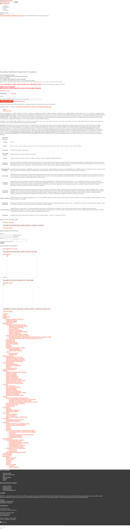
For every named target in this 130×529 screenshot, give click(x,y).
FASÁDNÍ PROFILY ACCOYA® (14, 357)
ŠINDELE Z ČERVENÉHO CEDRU (15, 348)
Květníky (8, 426)
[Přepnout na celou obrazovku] (3, 527)
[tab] (54, 109)
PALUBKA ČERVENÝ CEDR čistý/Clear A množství (14, 99)
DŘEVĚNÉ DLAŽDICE (12, 411)
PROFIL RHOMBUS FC (12, 376)
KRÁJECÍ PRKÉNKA (11, 414)
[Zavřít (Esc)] (0, 527)
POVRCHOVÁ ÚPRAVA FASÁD (14, 383)
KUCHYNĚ (6, 413)
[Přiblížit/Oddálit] (5, 527)
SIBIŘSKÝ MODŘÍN (11, 390)
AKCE (4, 315)
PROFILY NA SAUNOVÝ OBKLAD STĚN (17, 398)
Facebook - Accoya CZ (6, 502)
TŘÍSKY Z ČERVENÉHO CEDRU (18, 334)
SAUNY (5, 396)
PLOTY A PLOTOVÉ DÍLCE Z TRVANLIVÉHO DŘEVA (20, 430)
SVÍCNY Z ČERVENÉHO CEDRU (18, 331)
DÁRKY (5, 318)
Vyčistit (14, 93)
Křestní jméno (17, 235)
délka (1, 93)
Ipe (4, 476)
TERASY (5, 384)
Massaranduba (7, 477)
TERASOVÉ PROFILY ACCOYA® (15, 358)
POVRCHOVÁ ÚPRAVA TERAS (14, 395)
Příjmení (16, 236)
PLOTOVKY (9, 346)
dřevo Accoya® (7, 473)
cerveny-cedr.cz (7, 486)
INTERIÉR (7, 15)
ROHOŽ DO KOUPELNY (12, 410)
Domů (1, 15)
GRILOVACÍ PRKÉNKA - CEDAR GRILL (17, 417)
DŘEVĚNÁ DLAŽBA (11, 368)
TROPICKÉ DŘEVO (8, 362)
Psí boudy (8, 429)
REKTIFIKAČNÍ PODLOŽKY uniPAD (16, 392)
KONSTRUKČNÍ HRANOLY (13, 365)
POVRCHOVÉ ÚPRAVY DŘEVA (15, 440)
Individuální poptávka (19, 101)
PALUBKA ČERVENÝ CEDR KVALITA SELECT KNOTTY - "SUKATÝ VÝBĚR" (30, 337)
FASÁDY (5, 371)
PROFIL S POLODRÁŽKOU (13, 379)
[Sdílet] (2, 527)
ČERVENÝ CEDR (8, 323)
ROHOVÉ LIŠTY (13, 353)
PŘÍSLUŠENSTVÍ (8, 438)
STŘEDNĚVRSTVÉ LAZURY (17, 445)
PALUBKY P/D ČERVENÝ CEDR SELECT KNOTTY (23, 402)
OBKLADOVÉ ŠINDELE (15, 350)
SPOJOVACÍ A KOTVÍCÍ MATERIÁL (15, 448)
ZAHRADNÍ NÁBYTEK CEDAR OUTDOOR (18, 423)
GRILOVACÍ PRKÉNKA (15, 330)
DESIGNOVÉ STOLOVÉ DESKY (15, 419)
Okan (4, 480)
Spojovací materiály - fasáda (13, 381)
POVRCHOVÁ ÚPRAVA (15, 437)
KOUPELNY (6, 407)
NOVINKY (6, 314)
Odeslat (2, 243)
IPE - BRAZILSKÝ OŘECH (13, 387)
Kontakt (6, 10)
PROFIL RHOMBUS (11, 375)
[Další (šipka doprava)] (2, 528)
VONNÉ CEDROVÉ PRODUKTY (15, 319)
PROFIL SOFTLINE (11, 373)
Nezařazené (6, 456)
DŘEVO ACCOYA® (8, 356)
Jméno (2, 233)
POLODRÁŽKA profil (11, 342)
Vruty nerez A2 (13, 449)
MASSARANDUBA (11, 388)
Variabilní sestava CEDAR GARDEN (16, 425)
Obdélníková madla (11, 457)
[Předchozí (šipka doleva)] (0, 528)
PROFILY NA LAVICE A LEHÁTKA (15, 403)
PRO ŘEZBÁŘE (7, 455)
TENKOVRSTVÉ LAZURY (16, 446)
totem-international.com (9, 490)
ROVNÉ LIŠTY (13, 354)
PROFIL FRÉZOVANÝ (12, 377)
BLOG (4, 8)
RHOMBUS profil (10, 341)
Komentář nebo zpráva (6, 241)
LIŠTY (7, 352)
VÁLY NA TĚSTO (13, 329)
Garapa (5, 478)
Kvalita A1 (8, 460)
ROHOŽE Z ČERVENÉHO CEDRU (18, 326)
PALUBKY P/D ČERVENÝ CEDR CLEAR (20, 400)
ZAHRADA (6, 422)
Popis (4, 109)
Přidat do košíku (6, 101)
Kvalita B (8, 463)
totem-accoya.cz (7, 487)
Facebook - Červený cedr (6, 501)
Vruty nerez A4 (13, 451)
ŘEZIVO (8, 345)
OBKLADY (9, 409)
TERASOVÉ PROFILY (12, 364)
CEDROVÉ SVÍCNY (11, 320)
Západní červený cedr (9, 474)
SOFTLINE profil (10, 339)
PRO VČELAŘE (7, 453)
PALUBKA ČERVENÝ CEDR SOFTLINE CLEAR (22, 399)
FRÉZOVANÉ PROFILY (12, 343)
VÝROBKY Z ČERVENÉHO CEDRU (16, 324)
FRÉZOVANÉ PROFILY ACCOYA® (15, 360)
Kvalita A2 (8, 461)
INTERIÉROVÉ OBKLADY (18, 15)
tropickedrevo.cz (7, 488)
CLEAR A (11, 465)
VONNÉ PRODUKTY (15, 333)
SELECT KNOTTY (14, 467)
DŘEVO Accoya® (10, 385)
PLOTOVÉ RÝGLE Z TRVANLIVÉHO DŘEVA (21, 434)
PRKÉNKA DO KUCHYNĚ (16, 327)
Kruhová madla (10, 459)
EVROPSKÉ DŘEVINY (9, 369)
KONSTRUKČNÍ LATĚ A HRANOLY (15, 380)
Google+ (2, 500)
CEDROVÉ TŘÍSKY (11, 322)
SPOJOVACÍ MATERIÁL (12, 394)
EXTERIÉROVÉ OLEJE (15, 444)
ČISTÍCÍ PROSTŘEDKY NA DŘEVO (19, 442)
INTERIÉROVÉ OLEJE (15, 441)
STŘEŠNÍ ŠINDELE (14, 349)
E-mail (2, 238)
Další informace (7, 110)
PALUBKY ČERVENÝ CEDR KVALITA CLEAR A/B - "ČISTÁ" (25, 338)
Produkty (6, 7)
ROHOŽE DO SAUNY (12, 404)
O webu (5, 6)
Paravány (8, 428)
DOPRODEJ (6, 316)
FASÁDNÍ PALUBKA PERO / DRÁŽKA (26, 106)
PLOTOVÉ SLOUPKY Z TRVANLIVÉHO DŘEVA (22, 432)
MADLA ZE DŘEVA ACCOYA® (14, 361)
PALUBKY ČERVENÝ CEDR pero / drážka (17, 335)
